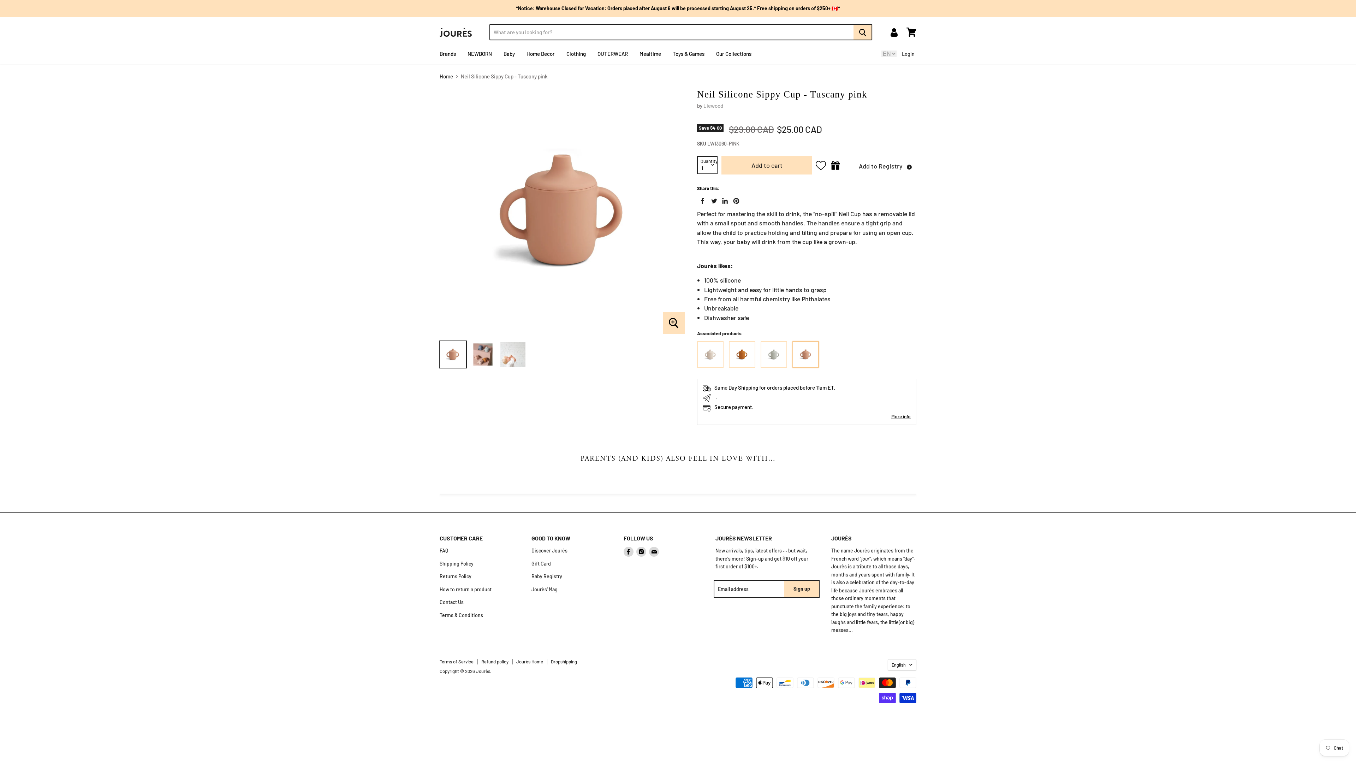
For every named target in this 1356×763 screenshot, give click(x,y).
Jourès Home (529, 661)
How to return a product (466, 589)
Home (446, 76)
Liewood (713, 105)
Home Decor (541, 54)
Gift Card (541, 564)
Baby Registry (546, 576)
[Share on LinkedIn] (723, 199)
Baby (509, 54)
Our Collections (733, 54)
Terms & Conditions (461, 615)
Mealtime (650, 54)
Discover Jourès (549, 551)
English (899, 664)
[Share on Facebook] (701, 199)
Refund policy (495, 661)
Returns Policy (455, 576)
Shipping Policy (457, 564)
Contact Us (452, 602)
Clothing (576, 54)
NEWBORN (480, 54)
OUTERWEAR (612, 54)
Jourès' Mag (544, 589)
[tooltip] (909, 167)
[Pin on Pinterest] (735, 199)
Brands (448, 54)
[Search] (863, 32)
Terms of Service (457, 661)
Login (908, 54)
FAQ (444, 551)
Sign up (801, 589)
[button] (879, 165)
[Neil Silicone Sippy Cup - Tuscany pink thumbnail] (453, 354)
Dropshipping (564, 661)
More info (901, 416)
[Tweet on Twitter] (712, 199)
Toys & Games (688, 54)
